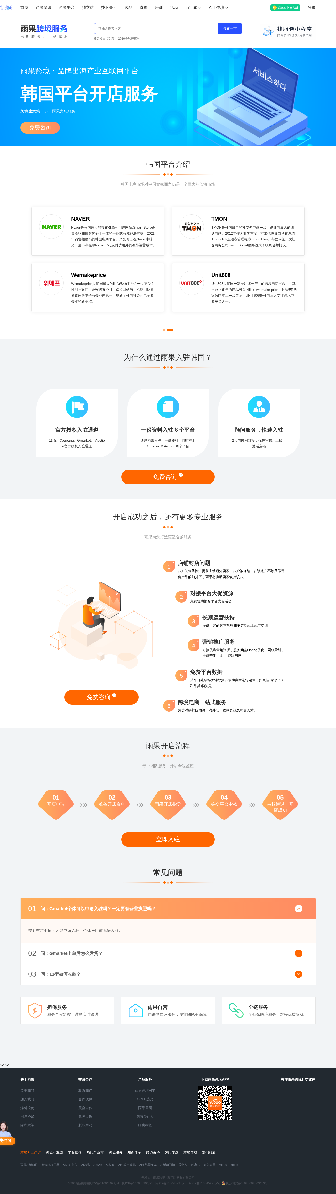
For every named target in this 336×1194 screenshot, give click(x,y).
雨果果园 (145, 1108)
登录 (312, 7)
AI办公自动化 (127, 1164)
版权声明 (85, 1125)
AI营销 (97, 1164)
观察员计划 (145, 1116)
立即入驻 (168, 839)
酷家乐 (195, 1164)
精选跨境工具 (50, 1164)
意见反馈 (85, 1116)
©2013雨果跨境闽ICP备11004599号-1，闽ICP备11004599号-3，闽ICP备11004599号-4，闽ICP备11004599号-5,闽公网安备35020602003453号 (168, 1183)
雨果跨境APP (145, 1091)
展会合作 (85, 1108)
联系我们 (85, 1091)
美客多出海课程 (104, 38)
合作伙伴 (85, 1099)
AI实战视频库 (148, 1164)
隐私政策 (27, 1125)
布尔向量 (209, 1164)
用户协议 (27, 1116)
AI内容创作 (70, 1164)
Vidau (223, 1164)
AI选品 (85, 1164)
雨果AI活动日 (29, 1164)
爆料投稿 (27, 1108)
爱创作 (183, 1164)
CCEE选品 (145, 1099)
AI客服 (110, 1164)
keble (234, 1164)
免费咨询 (40, 128)
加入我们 (27, 1099)
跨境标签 (145, 1125)
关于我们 (27, 1091)
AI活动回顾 (167, 1164)
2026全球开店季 (129, 38)
